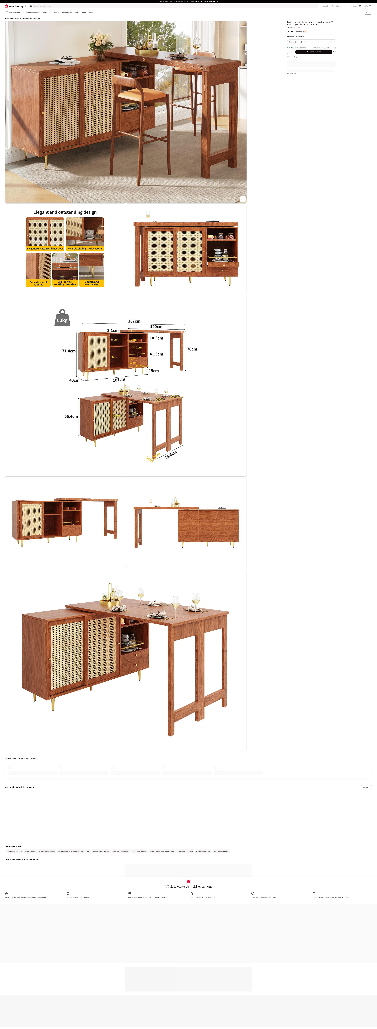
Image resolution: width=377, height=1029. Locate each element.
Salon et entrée (11, 18)
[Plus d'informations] (335, 48)
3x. (295, 57)
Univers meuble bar (26, 18)
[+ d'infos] (296, 57)
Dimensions (300, 36)
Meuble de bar (37, 18)
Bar (18, 18)
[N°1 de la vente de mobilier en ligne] (15, 6)
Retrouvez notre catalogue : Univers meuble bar (21, 758)
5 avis (298, 27)
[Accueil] (5, 18)
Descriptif (290, 36)
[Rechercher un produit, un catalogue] (31, 6)
